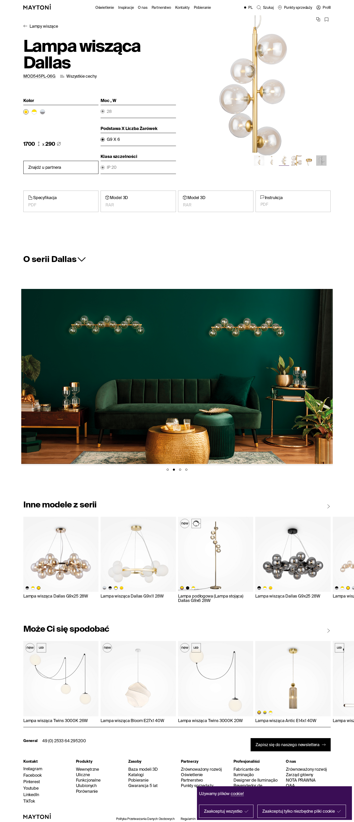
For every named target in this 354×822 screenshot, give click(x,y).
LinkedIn (31, 794)
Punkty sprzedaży (197, 785)
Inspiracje (126, 7)
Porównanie (87, 791)
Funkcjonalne (88, 780)
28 (109, 111)
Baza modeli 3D (143, 769)
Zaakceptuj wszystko (223, 811)
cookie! (237, 793)
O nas (142, 7)
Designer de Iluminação (255, 780)
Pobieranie (202, 7)
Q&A (290, 785)
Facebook (32, 775)
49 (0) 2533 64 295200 (64, 740)
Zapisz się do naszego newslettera (288, 744)
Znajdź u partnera (44, 167)
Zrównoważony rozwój (201, 769)
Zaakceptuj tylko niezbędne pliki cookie (298, 811)
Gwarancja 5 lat (143, 785)
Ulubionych (86, 785)
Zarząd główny (299, 774)
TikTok (29, 801)
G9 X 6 (113, 139)
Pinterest (31, 781)
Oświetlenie (104, 7)
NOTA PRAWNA (300, 780)
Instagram (32, 768)
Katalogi (136, 774)
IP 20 (111, 167)
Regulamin (188, 818)
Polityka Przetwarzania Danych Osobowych (145, 818)
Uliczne (83, 774)
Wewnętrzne (87, 769)
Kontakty (182, 7)
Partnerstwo (161, 7)
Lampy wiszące (44, 26)
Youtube (31, 788)
